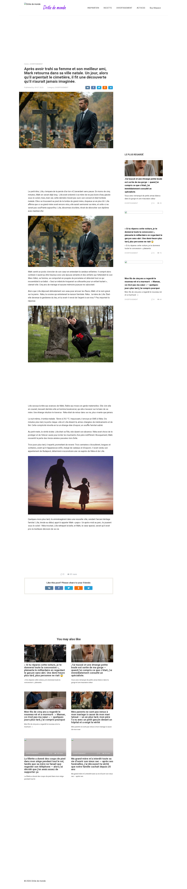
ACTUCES (141, 8)
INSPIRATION (93, 8)
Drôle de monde (54, 8)
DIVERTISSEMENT (124, 8)
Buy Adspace (155, 8)
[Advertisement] (93, 37)
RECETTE (108, 8)
